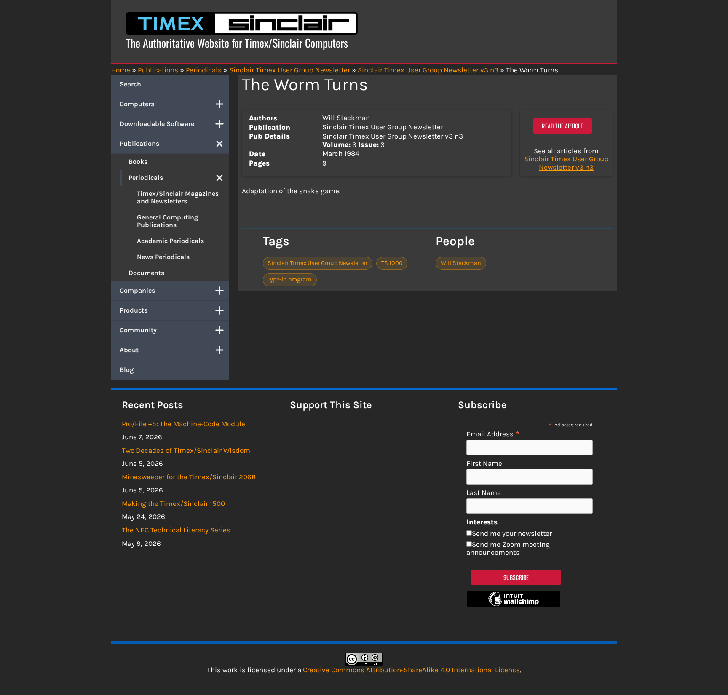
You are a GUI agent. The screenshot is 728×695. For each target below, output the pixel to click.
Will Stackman (461, 263)
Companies (137, 290)
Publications (139, 143)
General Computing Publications (167, 221)
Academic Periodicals (170, 241)
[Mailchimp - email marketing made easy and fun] (513, 605)
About (129, 350)
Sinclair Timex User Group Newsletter (382, 127)
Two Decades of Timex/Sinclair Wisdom (186, 450)
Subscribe (516, 577)
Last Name (483, 493)
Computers (137, 104)
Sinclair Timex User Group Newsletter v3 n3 (392, 136)
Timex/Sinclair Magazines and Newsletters (178, 197)
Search (130, 84)
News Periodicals (163, 257)
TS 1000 (392, 263)
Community (138, 330)
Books (137, 162)
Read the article (562, 125)
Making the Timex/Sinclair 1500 (173, 503)
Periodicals (145, 178)
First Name (484, 464)
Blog (127, 370)
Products (133, 310)
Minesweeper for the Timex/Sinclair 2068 (189, 477)
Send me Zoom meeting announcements (508, 548)
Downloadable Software (157, 124)
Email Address (493, 433)
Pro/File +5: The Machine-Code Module (183, 424)
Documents (146, 273)
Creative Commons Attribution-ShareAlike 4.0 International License (411, 670)
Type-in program (290, 279)
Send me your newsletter (512, 533)
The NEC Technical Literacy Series (176, 530)
